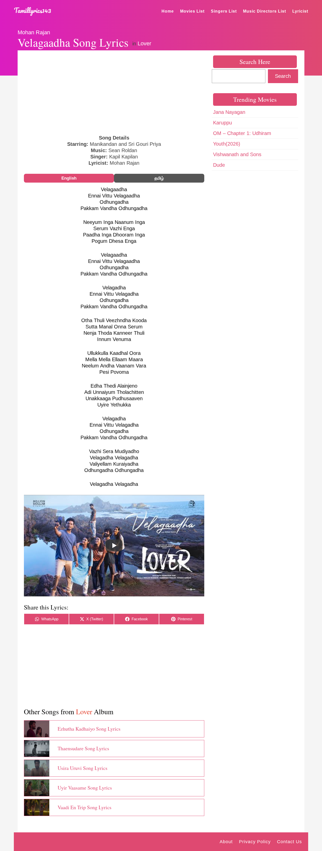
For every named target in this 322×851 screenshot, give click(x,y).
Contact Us (289, 841)
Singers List (224, 11)
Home (168, 11)
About (226, 841)
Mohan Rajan (34, 32)
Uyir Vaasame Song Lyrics (85, 787)
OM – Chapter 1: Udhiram (242, 133)
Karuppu (222, 122)
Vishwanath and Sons (237, 154)
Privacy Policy (255, 841)
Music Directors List (264, 11)
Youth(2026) (226, 144)
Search (283, 76)
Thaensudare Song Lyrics (83, 748)
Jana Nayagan (229, 112)
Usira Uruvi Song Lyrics (82, 768)
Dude (219, 165)
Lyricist (300, 11)
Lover (144, 43)
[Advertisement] (114, 92)
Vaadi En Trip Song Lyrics (84, 807)
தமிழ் (159, 178)
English (68, 178)
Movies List (192, 11)
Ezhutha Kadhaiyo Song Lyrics (89, 728)
